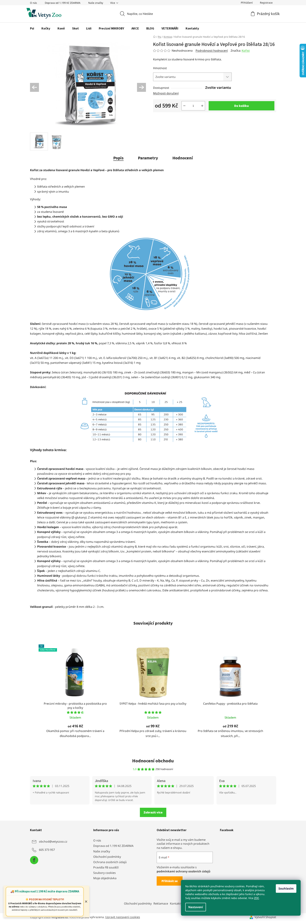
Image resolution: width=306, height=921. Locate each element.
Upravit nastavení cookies (122, 917)
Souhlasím (286, 888)
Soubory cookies (104, 873)
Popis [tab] (118, 158)
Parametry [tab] (148, 158)
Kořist (246, 51)
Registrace (266, 2)
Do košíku (241, 106)
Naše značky (95, 2)
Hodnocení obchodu (153, 761)
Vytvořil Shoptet (265, 917)
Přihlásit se (169, 881)
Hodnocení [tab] (182, 158)
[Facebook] (34, 860)
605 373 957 (47, 850)
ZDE (256, 898)
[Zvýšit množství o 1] (202, 105)
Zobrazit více (153, 812)
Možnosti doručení (166, 93)
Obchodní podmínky (107, 857)
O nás (33, 2)
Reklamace (160, 903)
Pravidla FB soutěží (106, 867)
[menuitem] (32, 29)
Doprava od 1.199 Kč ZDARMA (62, 2)
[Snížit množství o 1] (184, 105)
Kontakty (176, 903)
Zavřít (173, 118)
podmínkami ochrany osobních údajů (183, 871)
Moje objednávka (104, 878)
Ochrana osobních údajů (110, 862)
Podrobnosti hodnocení (212, 51)
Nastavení (195, 907)
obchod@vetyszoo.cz (53, 842)
